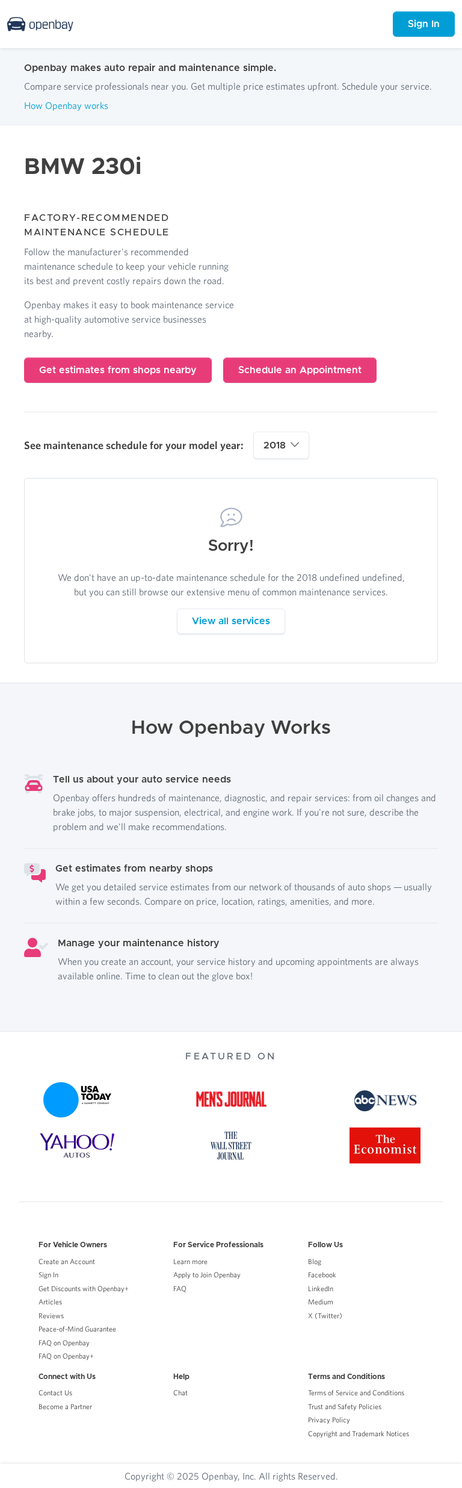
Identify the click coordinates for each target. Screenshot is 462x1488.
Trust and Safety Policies (344, 1406)
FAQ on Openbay (64, 1343)
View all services (231, 621)
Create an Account (66, 1261)
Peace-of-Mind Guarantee (77, 1329)
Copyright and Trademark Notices (358, 1433)
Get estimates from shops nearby (118, 370)
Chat (180, 1393)
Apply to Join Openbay (207, 1275)
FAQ (179, 1288)
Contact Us (55, 1393)
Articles (50, 1302)
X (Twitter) (325, 1315)
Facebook (322, 1275)
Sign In (424, 24)
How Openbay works (66, 105)
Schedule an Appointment (300, 370)
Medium (320, 1302)
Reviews (51, 1315)
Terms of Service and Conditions (356, 1393)
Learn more (190, 1261)
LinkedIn (320, 1288)
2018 (274, 445)
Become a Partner (65, 1406)
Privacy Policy (329, 1420)
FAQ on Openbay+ (66, 1356)
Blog (314, 1261)
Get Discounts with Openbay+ (83, 1288)
